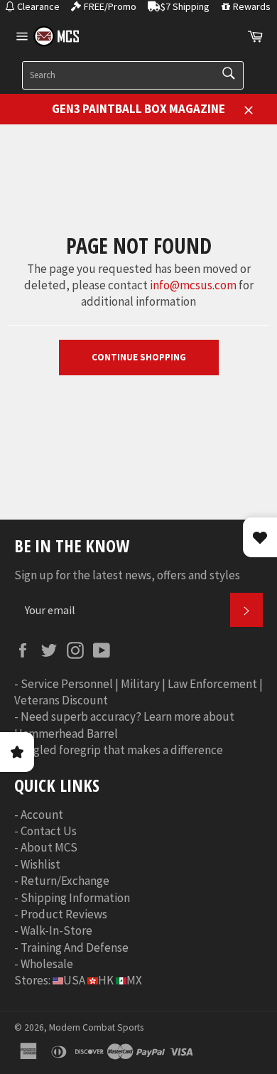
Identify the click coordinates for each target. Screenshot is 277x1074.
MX (134, 980)
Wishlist (40, 864)
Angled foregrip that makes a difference (122, 750)
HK (106, 980)
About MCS (49, 847)
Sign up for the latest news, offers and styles (127, 575)
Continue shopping (139, 357)
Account (42, 814)
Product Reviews (64, 914)
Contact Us (49, 831)
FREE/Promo (110, 6)
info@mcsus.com (193, 285)
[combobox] (133, 75)
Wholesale (47, 964)
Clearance (38, 6)
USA (74, 980)
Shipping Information (75, 898)
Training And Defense (75, 947)
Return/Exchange (65, 880)
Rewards (252, 6)
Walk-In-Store (56, 930)
